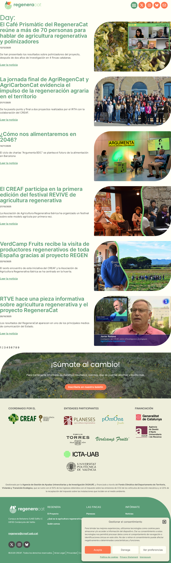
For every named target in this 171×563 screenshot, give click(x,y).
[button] (164, 521)
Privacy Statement (129, 557)
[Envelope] (164, 5)
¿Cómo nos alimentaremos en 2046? (38, 137)
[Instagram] (149, 5)
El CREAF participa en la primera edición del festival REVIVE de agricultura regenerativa (41, 195)
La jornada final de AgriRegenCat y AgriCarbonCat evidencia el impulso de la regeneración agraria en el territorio (44, 88)
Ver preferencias (153, 549)
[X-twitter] (141, 5)
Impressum (145, 557)
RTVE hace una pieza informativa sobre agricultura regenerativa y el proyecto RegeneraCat (44, 304)
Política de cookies (109, 557)
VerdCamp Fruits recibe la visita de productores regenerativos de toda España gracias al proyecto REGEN (44, 249)
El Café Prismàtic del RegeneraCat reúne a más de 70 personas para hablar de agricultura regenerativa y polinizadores (44, 33)
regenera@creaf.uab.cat (23, 533)
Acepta (98, 549)
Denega (125, 549)
